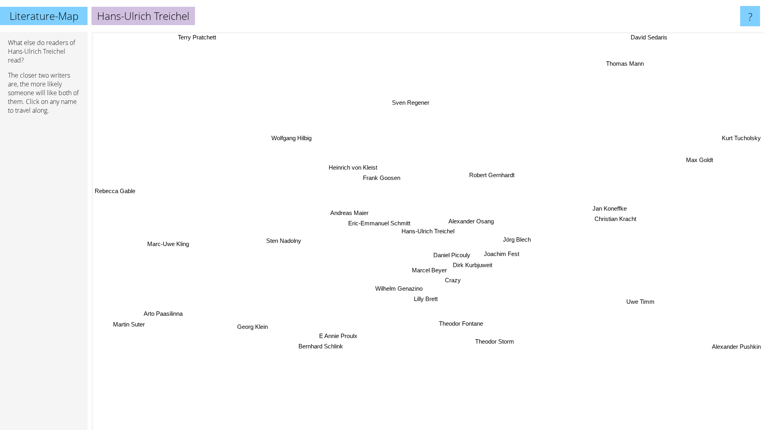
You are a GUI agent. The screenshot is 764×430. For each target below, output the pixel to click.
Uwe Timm (640, 302)
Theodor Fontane (468, 323)
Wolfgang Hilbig (287, 141)
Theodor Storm (495, 341)
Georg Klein (247, 320)
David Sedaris (647, 37)
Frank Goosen (381, 177)
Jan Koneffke (609, 207)
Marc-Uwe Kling (168, 244)
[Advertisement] (44, 242)
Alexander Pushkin (736, 346)
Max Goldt (699, 158)
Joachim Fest (502, 253)
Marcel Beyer (430, 270)
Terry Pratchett (196, 37)
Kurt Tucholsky (741, 137)
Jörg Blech (517, 239)
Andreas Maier (350, 212)
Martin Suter (127, 324)
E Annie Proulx (338, 335)
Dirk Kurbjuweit (473, 264)
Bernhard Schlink (318, 345)
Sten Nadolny (284, 240)
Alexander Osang (472, 221)
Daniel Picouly (453, 254)
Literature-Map (44, 16)
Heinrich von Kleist (351, 167)
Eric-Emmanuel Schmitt (380, 223)
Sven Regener (410, 102)
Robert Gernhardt (492, 175)
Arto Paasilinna (162, 313)
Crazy (453, 280)
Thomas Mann (624, 63)
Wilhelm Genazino (400, 288)
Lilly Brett (427, 299)
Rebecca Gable (115, 196)
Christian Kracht (615, 217)
